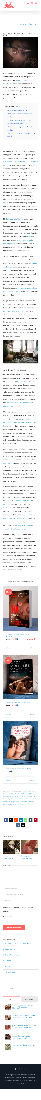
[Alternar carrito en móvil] (28, 3)
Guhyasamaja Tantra (31, 799)
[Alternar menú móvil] (36, 3)
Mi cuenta (28, 1080)
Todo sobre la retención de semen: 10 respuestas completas (22, 1007)
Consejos (23, 793)
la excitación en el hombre (22, 525)
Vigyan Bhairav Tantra (16, 804)
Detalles (33, 647)
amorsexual (9, 791)
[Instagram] (19, 1069)
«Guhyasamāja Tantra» (14, 219)
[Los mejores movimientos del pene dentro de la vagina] (8, 1016)
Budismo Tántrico (19, 799)
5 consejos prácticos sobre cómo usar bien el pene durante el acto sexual (22, 1036)
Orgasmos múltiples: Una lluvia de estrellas (18, 702)
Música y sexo (15, 801)
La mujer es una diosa (18, 381)
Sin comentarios (9, 858)
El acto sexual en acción (28, 796)
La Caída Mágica (11, 972)
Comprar (9, 647)
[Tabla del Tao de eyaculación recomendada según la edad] (8, 1046)
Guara (7, 966)
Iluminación (6, 801)
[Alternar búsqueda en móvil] (32, 3)
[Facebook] (16, 1069)
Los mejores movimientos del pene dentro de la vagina (23, 1016)
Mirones (8, 961)
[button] (5, 850)
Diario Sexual (10, 949)
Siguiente (32, 24)
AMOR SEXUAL (15, 793)
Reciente (29, 999)
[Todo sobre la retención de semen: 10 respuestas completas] (8, 1006)
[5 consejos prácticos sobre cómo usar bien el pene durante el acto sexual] (8, 1036)
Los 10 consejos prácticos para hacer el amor (18, 768)
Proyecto (21, 1083)
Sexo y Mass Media (12, 955)
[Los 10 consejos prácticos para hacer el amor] (20, 743)
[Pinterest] (22, 1069)
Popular (12, 999)
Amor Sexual (25, 1075)
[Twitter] (25, 1069)
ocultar (18, 106)
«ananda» (31, 236)
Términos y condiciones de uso (13, 1080)
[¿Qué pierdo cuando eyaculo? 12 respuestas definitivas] (8, 1027)
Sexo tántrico (24, 801)
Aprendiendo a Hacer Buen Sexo (18, 943)
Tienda (7, 978)
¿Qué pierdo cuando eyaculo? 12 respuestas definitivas (24, 1026)
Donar (35, 1080)
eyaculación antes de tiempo (14, 529)
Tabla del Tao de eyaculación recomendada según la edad (23, 1046)
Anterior (23, 24)
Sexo (4, 799)
